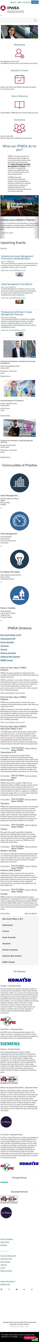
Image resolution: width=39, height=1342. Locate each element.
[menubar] (20, 1)
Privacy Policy (4, 1242)
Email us (3, 1302)
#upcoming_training (7, 270)
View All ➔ (3, 248)
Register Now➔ (5, 415)
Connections (19, 119)
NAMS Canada (6, 660)
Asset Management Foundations (16, 283)
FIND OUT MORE (7, 233)
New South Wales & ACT (10, 635)
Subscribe (3, 1245)
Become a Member (31, 748)
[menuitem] (13, 1)
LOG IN (34, 2)
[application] (19, 32)
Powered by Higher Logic (19, 1326)
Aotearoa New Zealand (10, 656)
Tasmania (4, 646)
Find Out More (5, 748)
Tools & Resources (19, 96)
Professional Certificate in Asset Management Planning (16, 313)
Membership (19, 44)
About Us (13, 2)
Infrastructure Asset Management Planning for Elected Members (17, 257)
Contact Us (26, 2)
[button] (3, 217)
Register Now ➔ (5, 376)
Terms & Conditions (6, 1239)
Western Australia (8, 653)
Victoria (3, 649)
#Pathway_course (19, 270)
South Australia (7, 642)
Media (19, 2)
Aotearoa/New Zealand (7, 1281)
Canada (22, 166)
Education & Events (19, 70)
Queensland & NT (8, 638)
